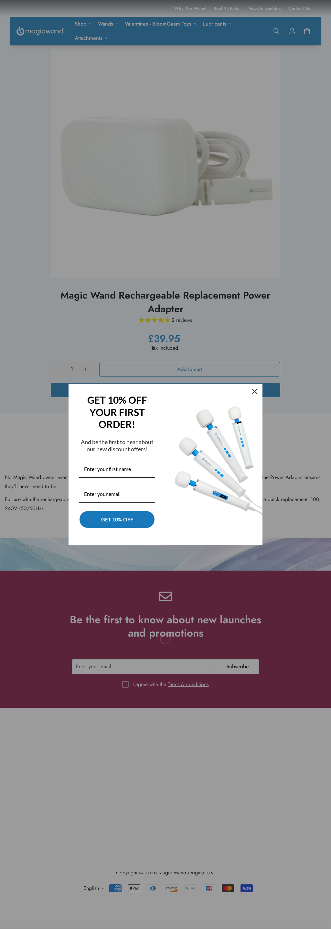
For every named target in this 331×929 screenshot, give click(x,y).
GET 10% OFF (117, 519)
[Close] (254, 391)
